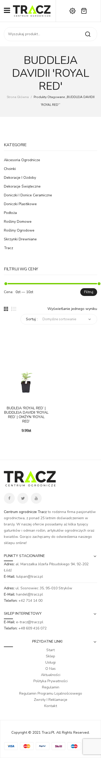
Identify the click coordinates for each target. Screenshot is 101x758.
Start (50, 650)
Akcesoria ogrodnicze (22, 160)
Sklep (50, 656)
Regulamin (50, 687)
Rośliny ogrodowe (19, 230)
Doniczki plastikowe (20, 204)
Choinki (10, 168)
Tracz (8, 248)
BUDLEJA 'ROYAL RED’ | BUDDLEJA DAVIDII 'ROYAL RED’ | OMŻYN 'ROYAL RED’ (26, 414)
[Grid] (6, 309)
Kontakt (50, 705)
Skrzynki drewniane (20, 239)
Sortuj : (32, 319)
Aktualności (50, 674)
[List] (13, 309)
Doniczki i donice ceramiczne (28, 195)
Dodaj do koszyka (8, 399)
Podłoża (10, 212)
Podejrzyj (15, 399)
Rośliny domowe (18, 221)
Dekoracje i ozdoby (20, 177)
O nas (50, 668)
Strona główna (18, 97)
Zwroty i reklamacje (50, 699)
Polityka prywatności (50, 681)
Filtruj (88, 291)
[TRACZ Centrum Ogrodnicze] (32, 10)
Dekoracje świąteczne (22, 186)
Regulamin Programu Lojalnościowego (50, 693)
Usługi (50, 662)
